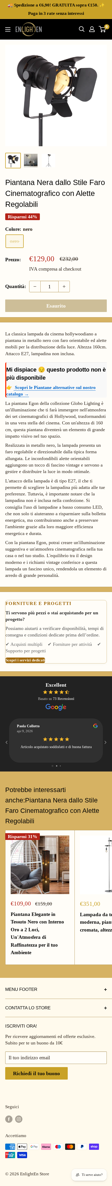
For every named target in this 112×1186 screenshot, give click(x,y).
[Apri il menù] (7, 29)
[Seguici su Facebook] (9, 1119)
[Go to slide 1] (52, 766)
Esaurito (56, 306)
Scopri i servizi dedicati (25, 660)
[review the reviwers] (95, 727)
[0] (102, 29)
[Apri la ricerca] (82, 29)
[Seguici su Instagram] (18, 1119)
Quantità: (15, 286)
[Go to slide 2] (56, 766)
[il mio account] (92, 29)
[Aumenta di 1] (64, 286)
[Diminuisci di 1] (34, 286)
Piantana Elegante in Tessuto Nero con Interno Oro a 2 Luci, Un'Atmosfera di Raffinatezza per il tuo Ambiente (37, 933)
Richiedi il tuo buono (36, 1073)
